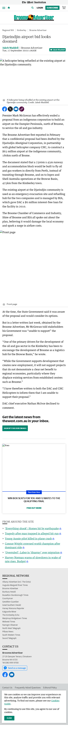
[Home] (8, 8)
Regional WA (8, 30)
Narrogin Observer (10, 625)
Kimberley (21, 30)
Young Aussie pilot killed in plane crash (28, 538)
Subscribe (52, 7)
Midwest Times (8, 621)
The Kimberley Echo (10, 615)
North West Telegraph (11, 628)
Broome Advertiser (38, 30)
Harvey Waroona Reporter (13, 608)
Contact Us (7, 687)
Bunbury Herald (9, 592)
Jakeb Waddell (59, 50)
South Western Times (11, 635)
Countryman (7, 598)
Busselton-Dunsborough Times (15, 595)
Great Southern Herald (11, 605)
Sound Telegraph (9, 638)
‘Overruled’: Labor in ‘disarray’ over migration (32, 552)
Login (40, 7)
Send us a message (17, 668)
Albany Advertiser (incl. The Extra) (16, 582)
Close (9, 718)
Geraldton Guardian (10, 602)
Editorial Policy (50, 687)
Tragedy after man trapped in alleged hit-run (32, 533)
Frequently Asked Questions (28, 687)
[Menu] (3, 7)
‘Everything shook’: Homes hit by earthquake (32, 528)
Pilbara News (7, 631)
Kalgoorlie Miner (9, 611)
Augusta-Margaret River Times (15, 585)
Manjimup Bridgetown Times (14, 618)
